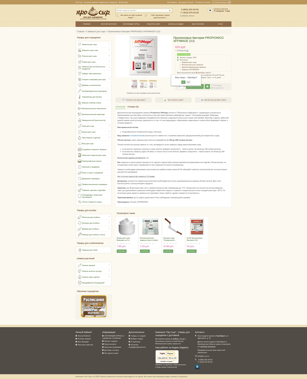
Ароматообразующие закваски (194, 67)
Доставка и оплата (111, 350)
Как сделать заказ (111, 353)
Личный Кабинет (84, 336)
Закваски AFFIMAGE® (190, 69)
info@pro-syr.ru (203, 356)
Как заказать (172, 2)
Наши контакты (110, 344)
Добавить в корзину (194, 86)
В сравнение (218, 88)
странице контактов (207, 346)
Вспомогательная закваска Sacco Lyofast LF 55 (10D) (149, 240)
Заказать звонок (187, 16)
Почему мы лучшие (202, 2)
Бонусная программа (112, 347)
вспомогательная (137, 136)
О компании (135, 342)
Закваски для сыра (96, 31)
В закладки (217, 85)
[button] (119, 56)
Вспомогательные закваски (192, 65)
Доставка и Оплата (186, 2)
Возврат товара (137, 339)
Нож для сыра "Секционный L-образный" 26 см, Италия (173, 240)
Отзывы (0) (133, 106)
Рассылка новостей (85, 345)
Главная (80, 31)
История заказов (84, 339)
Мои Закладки (83, 342)
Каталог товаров (110, 341)
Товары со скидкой (138, 336)
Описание (120, 106)
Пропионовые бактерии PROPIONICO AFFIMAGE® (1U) (134, 31)
